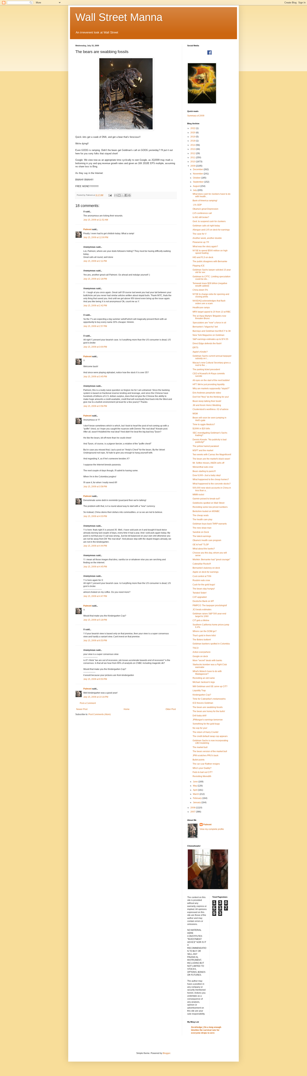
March (196, 794)
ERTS (195, 347)
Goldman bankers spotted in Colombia (211, 643)
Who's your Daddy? (202, 768)
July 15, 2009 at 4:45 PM (95, 566)
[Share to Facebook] (126, 195)
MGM (195, 413)
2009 (193, 166)
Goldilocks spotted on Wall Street (208, 503)
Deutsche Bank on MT (203, 601)
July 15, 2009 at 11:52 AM (95, 220)
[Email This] (116, 195)
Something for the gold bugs (206, 724)
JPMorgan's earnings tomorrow (208, 719)
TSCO (195, 648)
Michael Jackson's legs (204, 682)
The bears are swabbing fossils (208, 707)
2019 (193, 136)
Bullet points (198, 760)
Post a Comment (88, 703)
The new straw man (202, 528)
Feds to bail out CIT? (202, 772)
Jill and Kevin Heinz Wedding (207, 405)
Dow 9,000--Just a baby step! (207, 475)
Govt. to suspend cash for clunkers (209, 221)
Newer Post (81, 709)
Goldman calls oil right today (206, 225)
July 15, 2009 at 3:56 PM (95, 406)
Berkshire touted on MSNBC (206, 511)
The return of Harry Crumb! (205, 732)
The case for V (199, 234)
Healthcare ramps (201, 307)
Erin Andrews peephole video (207, 393)
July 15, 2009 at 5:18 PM (95, 620)
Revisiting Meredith (202, 776)
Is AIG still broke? (201, 217)
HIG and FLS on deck (203, 257)
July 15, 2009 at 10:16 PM (95, 697)
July (195, 190)
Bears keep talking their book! (207, 401)
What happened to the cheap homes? (211, 479)
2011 (193, 157)
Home (127, 709)
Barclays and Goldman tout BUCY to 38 (212, 331)
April (195, 790)
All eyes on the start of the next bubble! (211, 380)
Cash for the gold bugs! (204, 584)
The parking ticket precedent (206, 369)
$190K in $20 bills (201, 428)
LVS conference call (202, 213)
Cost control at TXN (202, 576)
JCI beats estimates (202, 609)
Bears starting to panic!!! (204, 471)
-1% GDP (197, 205)
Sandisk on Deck (201, 532)
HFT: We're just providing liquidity (209, 384)
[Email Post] (110, 195)
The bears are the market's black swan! (211, 459)
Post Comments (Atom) (99, 714)
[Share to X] (122, 195)
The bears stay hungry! (204, 588)
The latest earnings (202, 536)
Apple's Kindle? (200, 352)
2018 (193, 141)
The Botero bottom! (202, 639)
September (198, 182)
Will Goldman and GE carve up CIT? (210, 686)
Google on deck (200, 656)
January (197, 802)
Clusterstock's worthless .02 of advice (210, 409)
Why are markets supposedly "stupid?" (211, 388)
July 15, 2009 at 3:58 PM (95, 486)
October (197, 178)
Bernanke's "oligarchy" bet (205, 327)
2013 (193, 149)
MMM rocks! (198, 494)
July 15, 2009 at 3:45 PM (95, 376)
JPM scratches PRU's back (205, 755)
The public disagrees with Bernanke (210, 261)
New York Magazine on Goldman (208, 335)
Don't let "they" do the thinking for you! (211, 397)
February (197, 798)
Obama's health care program (207, 540)
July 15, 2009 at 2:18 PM (95, 279)
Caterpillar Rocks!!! (202, 564)
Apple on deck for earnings (206, 572)
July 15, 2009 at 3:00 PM (95, 347)
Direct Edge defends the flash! (207, 343)
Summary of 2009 (195, 115)
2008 (193, 807)
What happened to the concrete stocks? (212, 483)
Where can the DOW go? (205, 631)
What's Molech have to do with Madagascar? (207, 672)
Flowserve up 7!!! (201, 242)
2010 (193, 161)
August (196, 186)
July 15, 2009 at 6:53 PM (95, 640)
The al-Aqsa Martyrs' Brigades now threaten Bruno (209, 317)
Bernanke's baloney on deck (206, 568)
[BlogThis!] (119, 195)
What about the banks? (204, 548)
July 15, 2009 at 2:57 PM (95, 326)
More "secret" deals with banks (207, 660)
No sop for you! (200, 728)
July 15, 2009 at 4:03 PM (95, 516)
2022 (193, 128)
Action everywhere (202, 652)
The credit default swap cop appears (210, 736)
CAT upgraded (200, 597)
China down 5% (200, 290)
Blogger (166, 1053)
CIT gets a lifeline (201, 620)
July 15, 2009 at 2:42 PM (95, 305)
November (198, 173)
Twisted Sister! (199, 593)
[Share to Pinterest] (129, 195)
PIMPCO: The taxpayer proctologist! (210, 605)
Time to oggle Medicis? (204, 424)
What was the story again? (205, 246)
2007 (193, 811)
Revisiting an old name (204, 678)
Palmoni (87, 229)
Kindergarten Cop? (202, 695)
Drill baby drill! (199, 715)
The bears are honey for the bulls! (209, 711)
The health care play (202, 519)
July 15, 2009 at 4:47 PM (95, 596)
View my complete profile (212, 829)
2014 (193, 145)
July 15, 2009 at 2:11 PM (95, 261)
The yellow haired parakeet (206, 446)
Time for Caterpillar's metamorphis (209, 699)
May (195, 785)
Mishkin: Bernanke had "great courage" (211, 559)
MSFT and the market (203, 450)
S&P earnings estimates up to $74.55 (210, 339)
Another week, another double (207, 238)
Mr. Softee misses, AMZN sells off (208, 463)
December (198, 169)
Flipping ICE (198, 265)
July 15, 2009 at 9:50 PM (95, 679)
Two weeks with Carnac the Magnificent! (212, 454)
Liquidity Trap (199, 690)
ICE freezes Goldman (203, 703)
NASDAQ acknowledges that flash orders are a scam (209, 302)
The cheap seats (201, 515)
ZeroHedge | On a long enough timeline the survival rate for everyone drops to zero (206, 1030)
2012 (193, 153)
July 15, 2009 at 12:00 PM (95, 237)
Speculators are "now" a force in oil (209, 322)
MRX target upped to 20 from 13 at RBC (212, 312)
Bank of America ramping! (205, 200)
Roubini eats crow (201, 580)
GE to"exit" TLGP (201, 544)
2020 (193, 132)
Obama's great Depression (205, 209)
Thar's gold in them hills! (204, 635)
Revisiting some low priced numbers (210, 507)
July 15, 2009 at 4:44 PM (95, 546)
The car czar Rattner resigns (206, 764)
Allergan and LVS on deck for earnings (211, 230)
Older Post (171, 709)
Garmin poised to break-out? (206, 498)
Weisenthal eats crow (203, 467)
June (195, 781)
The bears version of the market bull (210, 751)
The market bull (200, 747)
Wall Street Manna (118, 17)
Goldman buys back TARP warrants (210, 524)
